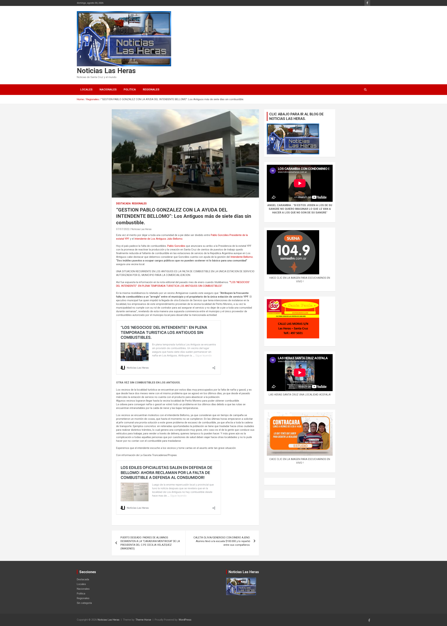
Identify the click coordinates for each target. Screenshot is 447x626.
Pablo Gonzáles (176, 245)
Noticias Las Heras (106, 71)
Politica (130, 89)
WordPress (185, 619)
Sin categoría (84, 603)
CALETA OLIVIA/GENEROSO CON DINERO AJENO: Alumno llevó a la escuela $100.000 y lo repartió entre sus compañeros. (221, 541)
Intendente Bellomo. (241, 256)
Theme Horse (143, 619)
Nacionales (108, 89)
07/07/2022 (122, 229)
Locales (86, 89)
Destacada (123, 203)
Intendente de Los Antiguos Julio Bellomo (158, 238)
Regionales (151, 89)
